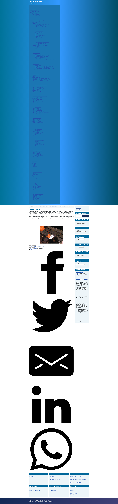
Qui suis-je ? (31, 476)
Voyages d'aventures (33, 488)
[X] (51, 317)
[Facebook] (51, 272)
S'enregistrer (31, 477)
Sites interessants (53, 490)
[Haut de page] (116, 502)
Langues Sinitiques (32, 246)
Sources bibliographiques (54, 488)
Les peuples (52, 476)
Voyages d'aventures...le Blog (34, 490)
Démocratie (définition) (82, 279)
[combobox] (79, 216)
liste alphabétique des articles (55, 479)
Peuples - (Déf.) (80, 272)
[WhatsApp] (51, 449)
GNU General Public (49, 501)
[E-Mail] (51, 361)
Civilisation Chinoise (40, 246)
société (77, 274)
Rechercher (86, 216)
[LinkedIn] (51, 405)
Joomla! (30, 501)
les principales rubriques (54, 477)
